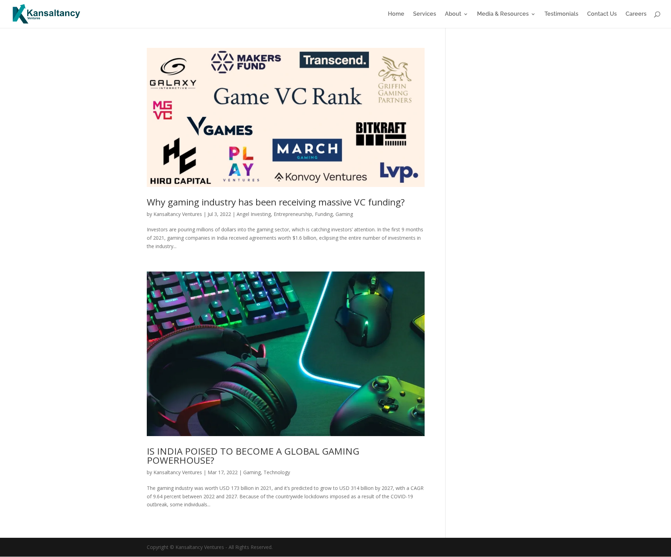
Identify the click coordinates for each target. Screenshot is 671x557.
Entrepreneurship (293, 214)
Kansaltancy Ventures (177, 214)
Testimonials (561, 14)
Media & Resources (503, 14)
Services (424, 14)
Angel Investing (254, 214)
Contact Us (602, 14)
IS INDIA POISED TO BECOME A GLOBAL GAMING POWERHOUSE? (253, 455)
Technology (277, 472)
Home (396, 14)
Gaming (344, 214)
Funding (324, 214)
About (453, 14)
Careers (636, 14)
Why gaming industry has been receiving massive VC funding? (276, 202)
